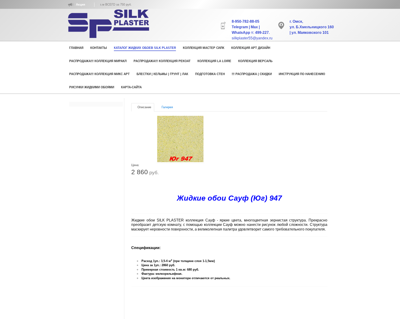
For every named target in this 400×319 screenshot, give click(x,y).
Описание (144, 107)
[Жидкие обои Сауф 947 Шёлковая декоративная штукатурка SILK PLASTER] (180, 139)
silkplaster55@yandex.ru (252, 38)
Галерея (167, 107)
